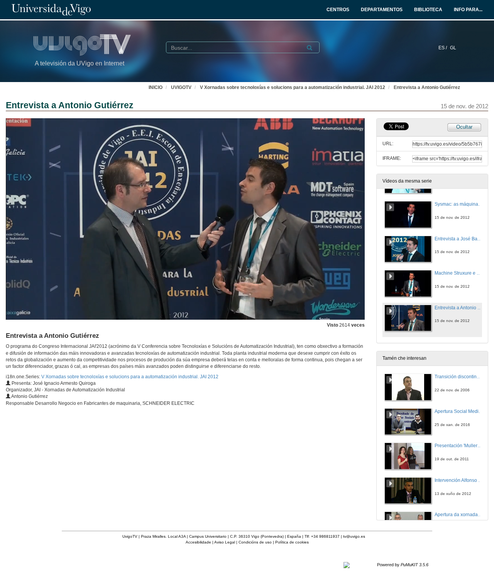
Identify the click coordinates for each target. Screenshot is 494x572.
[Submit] (310, 47)
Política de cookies (292, 542)
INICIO (155, 87)
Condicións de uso (255, 542)
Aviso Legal (224, 542)
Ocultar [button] (464, 127)
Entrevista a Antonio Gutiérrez (427, 87)
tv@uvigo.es (354, 536)
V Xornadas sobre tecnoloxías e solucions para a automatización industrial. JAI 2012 (292, 87)
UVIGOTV (181, 87)
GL (453, 47)
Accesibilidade (198, 542)
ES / (443, 47)
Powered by (402, 564)
